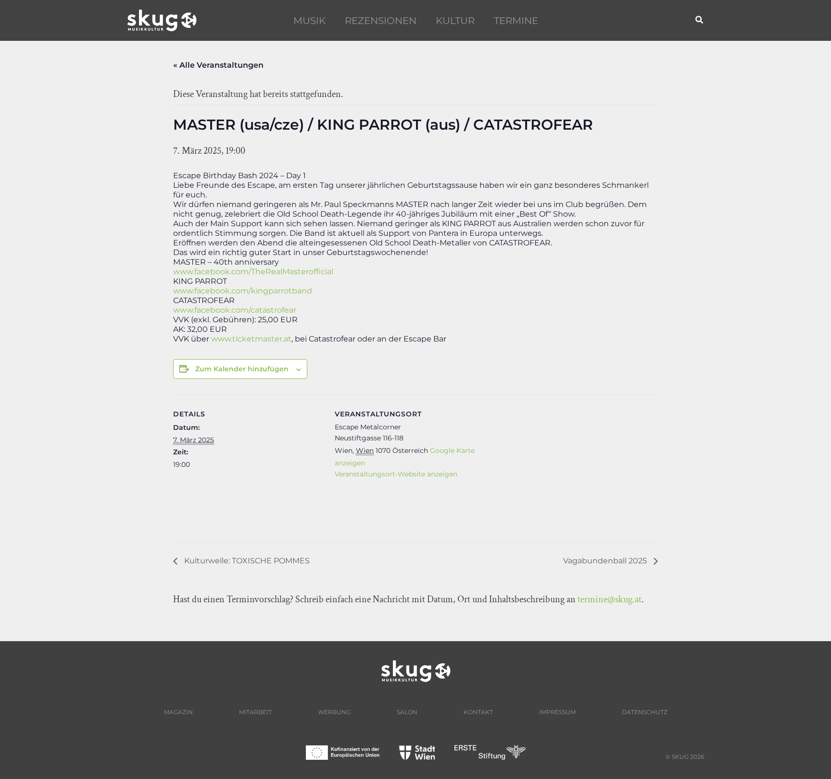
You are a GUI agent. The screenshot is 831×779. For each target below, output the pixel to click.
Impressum (557, 712)
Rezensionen (380, 20)
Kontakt (478, 712)
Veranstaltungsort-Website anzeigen (396, 474)
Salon (407, 712)
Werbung (334, 712)
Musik (309, 20)
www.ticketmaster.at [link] (251, 338)
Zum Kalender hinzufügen (242, 369)
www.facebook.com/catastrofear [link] (234, 310)
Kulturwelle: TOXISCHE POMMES (246, 560)
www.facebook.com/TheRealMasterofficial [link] (253, 271)
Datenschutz (644, 712)
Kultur (455, 20)
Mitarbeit (255, 712)
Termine (516, 20)
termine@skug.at (610, 599)
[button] (699, 20)
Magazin (178, 712)
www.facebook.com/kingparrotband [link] (242, 290)
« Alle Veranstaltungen (218, 65)
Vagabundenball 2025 (606, 560)
